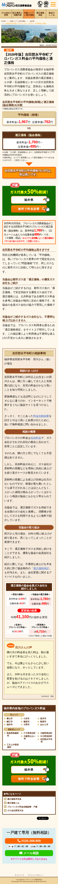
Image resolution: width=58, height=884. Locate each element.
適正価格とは (13, 803)
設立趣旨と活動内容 (18, 14)
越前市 (27, 721)
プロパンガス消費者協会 (33, 879)
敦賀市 (43, 721)
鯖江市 (10, 721)
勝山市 (10, 718)
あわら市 (44, 724)
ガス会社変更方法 (15, 810)
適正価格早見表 (14, 799)
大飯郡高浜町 (46, 733)
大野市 (27, 724)
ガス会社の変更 (6, 14)
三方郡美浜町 (30, 733)
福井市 (10, 724)
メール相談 (30, 853)
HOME (3, 21)
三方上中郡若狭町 (13, 745)
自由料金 (36, 437)
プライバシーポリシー (35, 875)
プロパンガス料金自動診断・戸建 (22, 807)
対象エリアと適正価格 (29, 14)
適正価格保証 (40, 14)
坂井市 (43, 718)
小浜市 (27, 718)
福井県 (31, 21)
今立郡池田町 (46, 736)
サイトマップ (19, 875)
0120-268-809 (31, 840)
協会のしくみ (52, 14)
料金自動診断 (41, 416)
